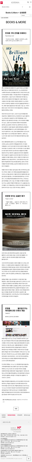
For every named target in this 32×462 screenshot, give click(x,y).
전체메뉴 (30, 2)
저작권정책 (19, 415)
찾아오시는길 (27, 415)
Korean (23, 15)
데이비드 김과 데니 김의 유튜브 (12, 316)
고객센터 (4, 417)
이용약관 (4, 415)
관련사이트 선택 (6, 422)
